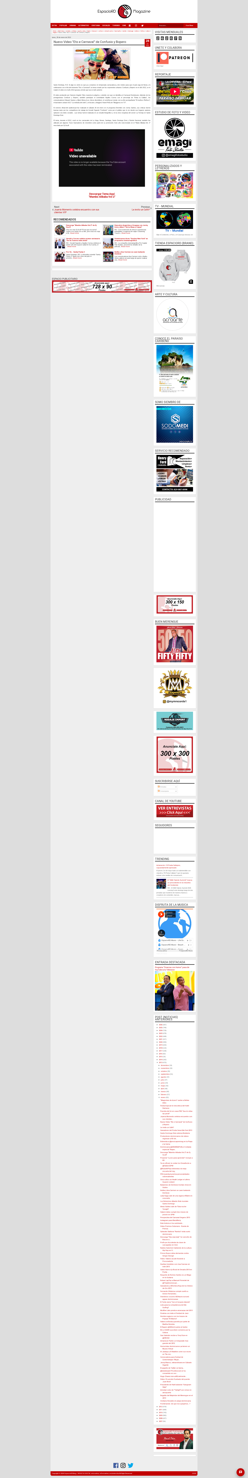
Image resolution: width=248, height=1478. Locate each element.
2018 (161, 1048)
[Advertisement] (174, 547)
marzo (163, 1091)
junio (163, 1083)
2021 (161, 1039)
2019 (161, 1045)
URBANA (72, 25)
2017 (161, 1051)
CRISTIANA (95, 25)
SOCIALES (106, 25)
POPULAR (63, 25)
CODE (194, 1473)
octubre (164, 1071)
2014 (161, 1060)
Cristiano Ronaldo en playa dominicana (175, 1401)
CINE (124, 25)
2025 (161, 1028)
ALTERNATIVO (83, 25)
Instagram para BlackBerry (170, 1220)
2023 (161, 1033)
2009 (161, 1415)
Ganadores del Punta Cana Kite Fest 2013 (176, 1130)
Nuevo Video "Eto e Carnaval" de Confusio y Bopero (90, 42)
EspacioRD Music (161, 953)
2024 (161, 1030)
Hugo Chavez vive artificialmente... (173, 1376)
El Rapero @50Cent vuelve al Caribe (173, 1327)
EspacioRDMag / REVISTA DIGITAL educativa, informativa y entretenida (91, 1473)
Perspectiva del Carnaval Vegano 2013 (175, 1217)
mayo (163, 1086)
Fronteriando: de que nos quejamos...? (175, 1404)
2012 (161, 1407)
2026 (161, 1025)
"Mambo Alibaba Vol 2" (102, 196)
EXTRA (54, 25)
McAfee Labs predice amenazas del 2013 (176, 1310)
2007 (161, 1421)
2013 (161, 1062)
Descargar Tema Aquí (102, 193)
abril (163, 1089)
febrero (164, 1095)
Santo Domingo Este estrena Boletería (175, 1133)
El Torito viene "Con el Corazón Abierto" (175, 1302)
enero (163, 1097)
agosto (163, 1077)
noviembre (165, 1068)
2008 (161, 1418)
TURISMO (116, 25)
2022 (161, 1036)
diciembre (165, 1065)
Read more (74, 233)
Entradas (163, 787)
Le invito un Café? (167, 1127)
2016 (161, 1054)
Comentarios (164, 791)
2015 (161, 1057)
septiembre (165, 1074)
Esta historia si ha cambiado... (172, 1223)
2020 (161, 1042)
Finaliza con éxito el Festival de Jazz (174, 1313)
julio (162, 1080)
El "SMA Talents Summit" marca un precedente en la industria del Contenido (179, 882)
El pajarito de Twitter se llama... (172, 1368)
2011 (161, 1410)
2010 (161, 1413)
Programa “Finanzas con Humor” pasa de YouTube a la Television (172, 968)
